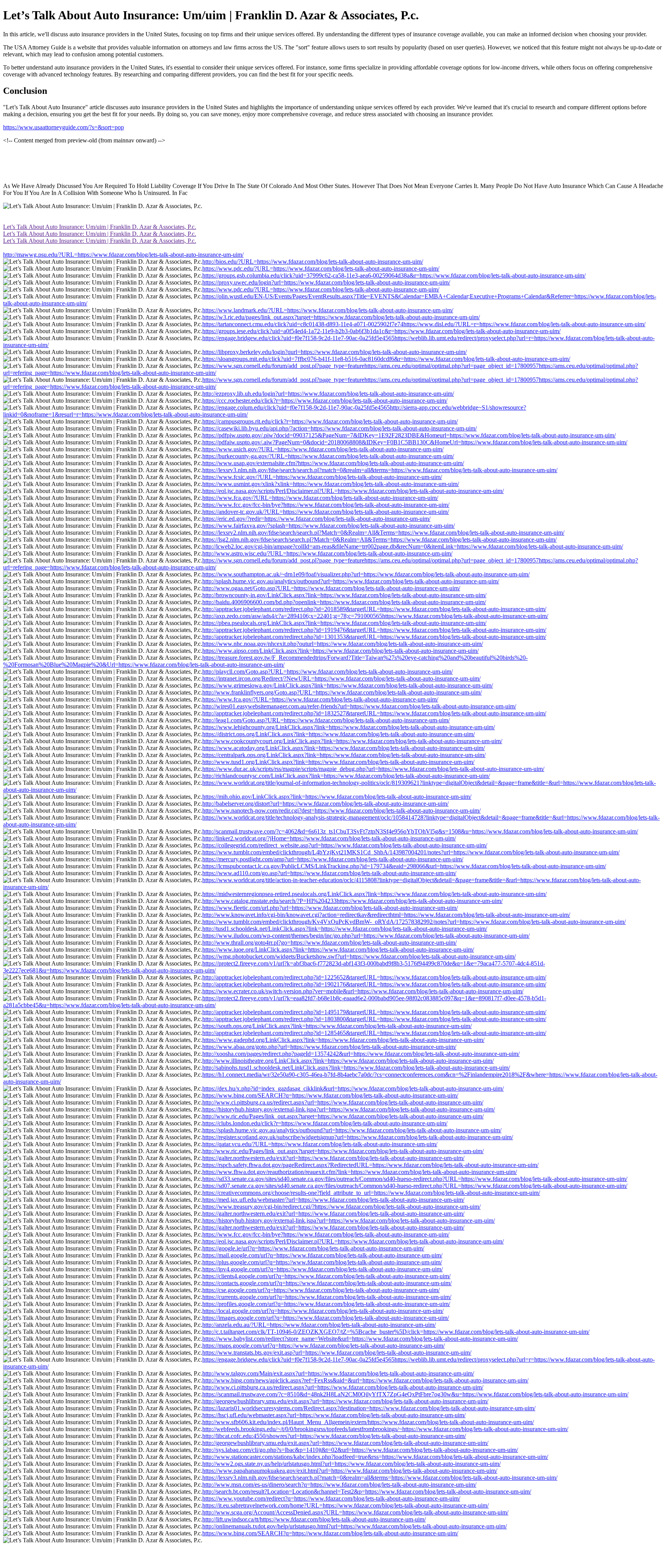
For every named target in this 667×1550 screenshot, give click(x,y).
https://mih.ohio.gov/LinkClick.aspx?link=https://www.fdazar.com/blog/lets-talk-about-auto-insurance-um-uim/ (336, 796)
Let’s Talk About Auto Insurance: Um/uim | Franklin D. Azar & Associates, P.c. (99, 227)
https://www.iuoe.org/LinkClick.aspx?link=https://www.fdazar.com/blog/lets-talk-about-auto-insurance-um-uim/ (338, 949)
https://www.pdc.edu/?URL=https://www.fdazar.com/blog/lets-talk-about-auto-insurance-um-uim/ (320, 268)
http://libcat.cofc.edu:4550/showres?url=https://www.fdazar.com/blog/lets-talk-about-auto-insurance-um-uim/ (334, 1436)
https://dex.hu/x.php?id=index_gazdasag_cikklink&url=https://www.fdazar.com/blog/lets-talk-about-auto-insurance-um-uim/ (353, 1088)
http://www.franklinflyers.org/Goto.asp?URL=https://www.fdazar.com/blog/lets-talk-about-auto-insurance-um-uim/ (342, 692)
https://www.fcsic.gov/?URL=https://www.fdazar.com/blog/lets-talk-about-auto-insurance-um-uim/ (322, 477)
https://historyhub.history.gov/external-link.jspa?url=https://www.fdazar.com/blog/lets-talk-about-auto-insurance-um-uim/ (348, 1109)
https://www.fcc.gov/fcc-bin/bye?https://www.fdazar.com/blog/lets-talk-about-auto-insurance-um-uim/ (325, 504)
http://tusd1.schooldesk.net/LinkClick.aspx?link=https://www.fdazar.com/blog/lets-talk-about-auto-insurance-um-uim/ (344, 928)
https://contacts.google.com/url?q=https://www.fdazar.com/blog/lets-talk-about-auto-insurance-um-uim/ (327, 1283)
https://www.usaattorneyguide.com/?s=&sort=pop (63, 127)
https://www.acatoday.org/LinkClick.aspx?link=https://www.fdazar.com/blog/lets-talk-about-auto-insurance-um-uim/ (343, 748)
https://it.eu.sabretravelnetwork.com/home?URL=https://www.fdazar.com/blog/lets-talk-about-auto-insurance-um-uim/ (345, 1505)
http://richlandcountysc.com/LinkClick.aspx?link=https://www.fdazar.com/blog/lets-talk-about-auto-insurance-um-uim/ (346, 775)
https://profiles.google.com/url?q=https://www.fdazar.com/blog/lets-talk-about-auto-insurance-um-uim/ (326, 1304)
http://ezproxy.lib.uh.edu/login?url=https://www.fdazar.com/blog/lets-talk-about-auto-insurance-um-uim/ (328, 393)
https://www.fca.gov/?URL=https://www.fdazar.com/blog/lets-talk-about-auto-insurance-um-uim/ (320, 498)
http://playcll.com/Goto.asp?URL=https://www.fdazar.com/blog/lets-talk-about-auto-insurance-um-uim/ (327, 671)
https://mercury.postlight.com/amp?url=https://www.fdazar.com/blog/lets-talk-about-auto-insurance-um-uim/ (332, 859)
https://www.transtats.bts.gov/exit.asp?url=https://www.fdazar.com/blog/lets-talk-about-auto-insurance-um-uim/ (336, 1352)
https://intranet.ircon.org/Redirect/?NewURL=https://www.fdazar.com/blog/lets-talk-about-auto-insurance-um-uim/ (341, 678)
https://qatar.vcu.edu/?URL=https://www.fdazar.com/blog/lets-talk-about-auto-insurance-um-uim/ (319, 1144)
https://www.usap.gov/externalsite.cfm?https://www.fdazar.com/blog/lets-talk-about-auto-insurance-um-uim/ (333, 463)
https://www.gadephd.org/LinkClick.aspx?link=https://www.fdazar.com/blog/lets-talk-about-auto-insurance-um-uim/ (343, 1040)
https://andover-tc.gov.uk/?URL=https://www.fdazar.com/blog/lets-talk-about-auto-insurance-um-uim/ (325, 511)
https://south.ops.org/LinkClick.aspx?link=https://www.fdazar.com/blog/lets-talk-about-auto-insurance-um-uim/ (337, 1026)
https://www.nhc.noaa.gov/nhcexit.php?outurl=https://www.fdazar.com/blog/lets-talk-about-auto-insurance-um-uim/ (342, 643)
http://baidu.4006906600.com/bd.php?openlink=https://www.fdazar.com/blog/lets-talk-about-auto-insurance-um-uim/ (344, 602)
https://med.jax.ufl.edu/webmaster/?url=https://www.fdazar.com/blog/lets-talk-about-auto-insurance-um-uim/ (333, 1199)
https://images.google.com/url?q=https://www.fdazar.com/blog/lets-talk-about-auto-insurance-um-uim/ (325, 1318)
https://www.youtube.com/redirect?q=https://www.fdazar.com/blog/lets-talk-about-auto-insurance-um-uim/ (331, 1498)
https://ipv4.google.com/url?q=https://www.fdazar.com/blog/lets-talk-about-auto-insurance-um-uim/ (322, 1269)
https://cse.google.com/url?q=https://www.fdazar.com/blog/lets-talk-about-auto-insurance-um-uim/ (321, 1290)
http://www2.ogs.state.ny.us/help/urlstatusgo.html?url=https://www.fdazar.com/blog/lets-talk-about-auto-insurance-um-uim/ (351, 1463)
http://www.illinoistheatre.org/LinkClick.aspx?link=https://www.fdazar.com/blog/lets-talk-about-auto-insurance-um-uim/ (348, 1060)
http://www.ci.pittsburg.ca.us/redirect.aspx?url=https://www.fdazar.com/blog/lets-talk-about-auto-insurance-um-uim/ (342, 1102)
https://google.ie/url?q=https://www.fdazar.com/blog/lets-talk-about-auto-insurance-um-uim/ (313, 1248)
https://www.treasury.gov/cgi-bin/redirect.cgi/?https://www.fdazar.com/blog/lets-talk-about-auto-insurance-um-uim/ (341, 1206)
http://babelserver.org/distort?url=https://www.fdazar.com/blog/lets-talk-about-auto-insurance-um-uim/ (325, 803)
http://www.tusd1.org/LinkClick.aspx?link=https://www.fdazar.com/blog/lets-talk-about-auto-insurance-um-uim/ (338, 762)
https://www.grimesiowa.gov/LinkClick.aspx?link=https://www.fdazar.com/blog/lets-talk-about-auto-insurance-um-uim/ (347, 685)
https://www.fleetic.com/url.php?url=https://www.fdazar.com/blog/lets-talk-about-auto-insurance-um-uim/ (330, 908)
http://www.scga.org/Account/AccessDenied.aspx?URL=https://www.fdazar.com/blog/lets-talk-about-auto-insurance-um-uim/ (355, 1512)
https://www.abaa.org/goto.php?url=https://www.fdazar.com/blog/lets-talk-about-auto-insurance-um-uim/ (329, 1046)
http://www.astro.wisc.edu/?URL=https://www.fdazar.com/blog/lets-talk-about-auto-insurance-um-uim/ (327, 553)
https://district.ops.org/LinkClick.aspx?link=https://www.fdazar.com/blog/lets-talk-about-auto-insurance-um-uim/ (338, 734)
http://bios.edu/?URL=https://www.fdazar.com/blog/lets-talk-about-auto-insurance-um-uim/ (312, 261)
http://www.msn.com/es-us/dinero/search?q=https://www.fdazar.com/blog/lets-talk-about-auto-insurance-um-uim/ (339, 1484)
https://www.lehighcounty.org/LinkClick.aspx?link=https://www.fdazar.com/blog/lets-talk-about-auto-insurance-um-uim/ (348, 727)
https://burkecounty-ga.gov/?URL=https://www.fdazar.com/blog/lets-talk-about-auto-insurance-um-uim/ (328, 456)
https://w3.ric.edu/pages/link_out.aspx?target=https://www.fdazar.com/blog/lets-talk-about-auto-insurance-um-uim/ (341, 317)
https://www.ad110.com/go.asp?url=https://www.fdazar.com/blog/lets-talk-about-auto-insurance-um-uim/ (329, 873)
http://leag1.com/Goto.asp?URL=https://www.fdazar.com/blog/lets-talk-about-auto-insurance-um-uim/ (326, 720)
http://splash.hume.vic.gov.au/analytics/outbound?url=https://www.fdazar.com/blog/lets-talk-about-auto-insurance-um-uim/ (350, 581)
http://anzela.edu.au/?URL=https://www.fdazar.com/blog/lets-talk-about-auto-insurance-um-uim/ (319, 1324)
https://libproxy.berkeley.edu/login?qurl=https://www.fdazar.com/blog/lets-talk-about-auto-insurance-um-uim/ (334, 352)
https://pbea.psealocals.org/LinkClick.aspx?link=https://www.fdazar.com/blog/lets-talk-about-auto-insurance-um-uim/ (344, 623)
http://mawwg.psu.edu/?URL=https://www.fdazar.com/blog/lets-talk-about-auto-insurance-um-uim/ (123, 254)
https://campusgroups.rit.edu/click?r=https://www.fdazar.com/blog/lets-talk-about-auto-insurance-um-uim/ (330, 421)
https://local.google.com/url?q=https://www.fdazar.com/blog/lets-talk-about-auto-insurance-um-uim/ (323, 1311)
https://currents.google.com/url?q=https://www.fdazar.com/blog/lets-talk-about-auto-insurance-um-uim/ (326, 1297)
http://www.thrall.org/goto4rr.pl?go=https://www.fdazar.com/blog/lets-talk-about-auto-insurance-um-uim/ (329, 942)
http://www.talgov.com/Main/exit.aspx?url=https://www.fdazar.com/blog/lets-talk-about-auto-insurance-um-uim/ (338, 1373)
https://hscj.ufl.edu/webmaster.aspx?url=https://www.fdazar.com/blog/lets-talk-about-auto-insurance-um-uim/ (334, 1415)
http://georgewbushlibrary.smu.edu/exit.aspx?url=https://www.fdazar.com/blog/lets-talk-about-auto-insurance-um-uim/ (345, 1401)
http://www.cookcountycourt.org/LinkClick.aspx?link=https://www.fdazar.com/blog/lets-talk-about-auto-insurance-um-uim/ (352, 741)
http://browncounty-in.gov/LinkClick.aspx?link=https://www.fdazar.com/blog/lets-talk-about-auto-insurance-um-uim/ (344, 595)
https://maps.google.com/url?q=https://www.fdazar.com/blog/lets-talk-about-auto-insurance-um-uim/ (323, 1345)
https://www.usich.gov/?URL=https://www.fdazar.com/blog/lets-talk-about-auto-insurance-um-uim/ (323, 449)
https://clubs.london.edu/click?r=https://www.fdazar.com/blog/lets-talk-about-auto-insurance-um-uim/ (324, 1123)
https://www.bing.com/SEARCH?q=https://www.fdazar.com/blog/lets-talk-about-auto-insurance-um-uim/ (330, 1095)
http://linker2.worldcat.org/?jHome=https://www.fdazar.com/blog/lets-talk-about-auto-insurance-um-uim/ (329, 838)
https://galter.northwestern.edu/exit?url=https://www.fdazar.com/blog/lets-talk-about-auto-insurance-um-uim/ (333, 1158)
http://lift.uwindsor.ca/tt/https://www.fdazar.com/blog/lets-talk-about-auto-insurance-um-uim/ (314, 1519)
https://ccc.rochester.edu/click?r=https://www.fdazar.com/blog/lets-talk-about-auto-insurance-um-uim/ (324, 400)
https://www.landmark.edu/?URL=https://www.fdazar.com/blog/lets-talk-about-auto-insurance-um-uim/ (327, 310)
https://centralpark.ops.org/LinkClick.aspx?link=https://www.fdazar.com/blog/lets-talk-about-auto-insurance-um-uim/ (344, 755)
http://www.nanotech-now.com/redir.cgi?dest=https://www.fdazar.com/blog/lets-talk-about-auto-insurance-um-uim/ (341, 810)
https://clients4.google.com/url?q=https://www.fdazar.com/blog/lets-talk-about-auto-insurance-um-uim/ (326, 1276)
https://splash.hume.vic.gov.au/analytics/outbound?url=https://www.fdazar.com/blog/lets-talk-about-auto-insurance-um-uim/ (351, 1130)
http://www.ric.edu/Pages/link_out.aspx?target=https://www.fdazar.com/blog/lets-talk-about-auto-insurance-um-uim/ (343, 1116)
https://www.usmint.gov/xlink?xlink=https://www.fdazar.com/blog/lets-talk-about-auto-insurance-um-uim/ (330, 484)
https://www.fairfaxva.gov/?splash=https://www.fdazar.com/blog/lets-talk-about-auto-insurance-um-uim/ (328, 525)
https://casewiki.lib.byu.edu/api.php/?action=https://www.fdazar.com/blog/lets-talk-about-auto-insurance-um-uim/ (339, 428)
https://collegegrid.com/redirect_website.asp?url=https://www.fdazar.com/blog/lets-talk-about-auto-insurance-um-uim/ (344, 845)
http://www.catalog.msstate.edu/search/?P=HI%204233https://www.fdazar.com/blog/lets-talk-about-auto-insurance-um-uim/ (352, 901)
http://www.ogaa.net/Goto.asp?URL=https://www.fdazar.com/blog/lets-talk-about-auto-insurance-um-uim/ (331, 588)
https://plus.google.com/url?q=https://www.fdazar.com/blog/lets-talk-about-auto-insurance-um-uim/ (322, 1262)
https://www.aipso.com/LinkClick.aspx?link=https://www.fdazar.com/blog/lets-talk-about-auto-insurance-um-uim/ (340, 650)
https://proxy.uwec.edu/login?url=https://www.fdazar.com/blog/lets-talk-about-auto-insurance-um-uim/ (326, 282)
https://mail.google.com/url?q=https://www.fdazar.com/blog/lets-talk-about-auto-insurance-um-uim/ (322, 1255)
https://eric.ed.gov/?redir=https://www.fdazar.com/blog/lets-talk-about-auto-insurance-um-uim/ (316, 518)
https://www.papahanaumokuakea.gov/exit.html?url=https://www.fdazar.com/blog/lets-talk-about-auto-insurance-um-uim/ (349, 1470)
